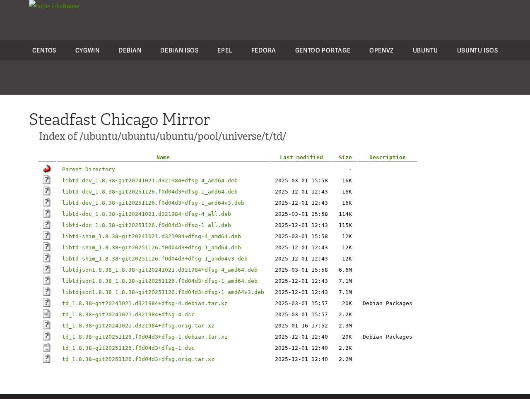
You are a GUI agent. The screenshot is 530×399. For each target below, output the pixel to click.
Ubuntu (425, 50)
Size (345, 157)
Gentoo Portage (323, 50)
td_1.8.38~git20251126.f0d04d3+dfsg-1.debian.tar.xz (145, 337)
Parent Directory (88, 169)
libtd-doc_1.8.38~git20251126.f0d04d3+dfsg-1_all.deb (146, 225)
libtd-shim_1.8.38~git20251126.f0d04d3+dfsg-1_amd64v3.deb (155, 259)
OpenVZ (381, 50)
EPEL (224, 50)
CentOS (44, 50)
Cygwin (87, 50)
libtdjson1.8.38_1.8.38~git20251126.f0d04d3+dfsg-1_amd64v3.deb (163, 292)
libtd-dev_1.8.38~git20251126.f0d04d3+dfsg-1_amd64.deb (150, 192)
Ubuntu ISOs (477, 50)
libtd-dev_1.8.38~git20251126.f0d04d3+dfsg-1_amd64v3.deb (153, 203)
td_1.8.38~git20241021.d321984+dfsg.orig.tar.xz (138, 326)
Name (163, 157)
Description (387, 157)
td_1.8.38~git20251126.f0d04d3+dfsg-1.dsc (128, 348)
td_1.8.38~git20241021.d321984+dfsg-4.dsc (128, 314)
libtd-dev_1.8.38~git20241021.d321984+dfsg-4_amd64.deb (150, 180)
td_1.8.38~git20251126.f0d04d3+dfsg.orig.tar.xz (138, 359)
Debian (129, 50)
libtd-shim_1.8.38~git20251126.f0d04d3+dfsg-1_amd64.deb (151, 247)
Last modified (301, 157)
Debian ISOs (179, 50)
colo (64, 6)
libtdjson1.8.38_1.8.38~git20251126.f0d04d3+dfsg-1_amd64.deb (160, 281)
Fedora (263, 50)
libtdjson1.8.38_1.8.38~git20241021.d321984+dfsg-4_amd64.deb (160, 270)
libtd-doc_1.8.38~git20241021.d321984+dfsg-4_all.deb (146, 214)
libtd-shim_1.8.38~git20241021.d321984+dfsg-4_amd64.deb (151, 236)
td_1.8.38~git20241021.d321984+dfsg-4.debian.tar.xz (145, 303)
